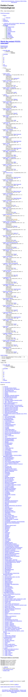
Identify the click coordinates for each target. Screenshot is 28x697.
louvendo (8, 215)
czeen (7, 123)
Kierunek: (4, 358)
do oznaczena (6, 136)
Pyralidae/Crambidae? (7, 333)
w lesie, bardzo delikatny (8, 186)
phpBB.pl (16, 684)
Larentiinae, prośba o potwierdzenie (10, 263)
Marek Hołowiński (17, 141)
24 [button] (3, 57)
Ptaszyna (7, 222)
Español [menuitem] (12, 37)
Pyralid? (5, 171)
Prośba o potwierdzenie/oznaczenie (10, 242)
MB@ (7, 151)
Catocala (5, 94)
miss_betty (8, 271)
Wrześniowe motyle (7, 347)
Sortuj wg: (16, 356)
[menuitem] (8, 17)
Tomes (7, 102)
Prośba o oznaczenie (7, 80)
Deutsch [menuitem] (9, 30)
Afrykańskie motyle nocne (8, 284)
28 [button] (3, 62)
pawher (7, 88)
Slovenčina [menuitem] (10, 36)
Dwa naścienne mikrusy (8, 298)
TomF (7, 292)
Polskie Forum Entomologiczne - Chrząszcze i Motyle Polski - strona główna (14, 2)
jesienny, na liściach (7, 207)
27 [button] (3, 61)
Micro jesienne (6, 115)
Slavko (7, 299)
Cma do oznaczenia (7, 270)
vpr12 (7, 313)
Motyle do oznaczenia (7, 291)
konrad (7, 243)
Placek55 (8, 109)
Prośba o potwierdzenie (8, 129)
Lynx (7, 81)
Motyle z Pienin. (6, 143)
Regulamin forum (4, 45)
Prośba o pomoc (6, 73)
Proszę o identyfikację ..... (8, 305)
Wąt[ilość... (5, 228)
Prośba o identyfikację (7, 214)
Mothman (16, 99)
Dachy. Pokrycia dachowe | (14, 690)
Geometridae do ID (7, 277)
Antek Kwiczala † (9, 172)
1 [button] (3, 55)
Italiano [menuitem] (9, 32)
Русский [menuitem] (10, 35)
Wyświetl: (4, 356)
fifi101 (7, 137)
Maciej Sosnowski (17, 134)
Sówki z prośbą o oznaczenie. (9, 340)
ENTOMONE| (5, 690)
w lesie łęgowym (6, 122)
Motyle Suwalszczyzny (8, 249)
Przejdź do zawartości (5, 13)
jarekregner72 (8, 74)
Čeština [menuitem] (9, 28)
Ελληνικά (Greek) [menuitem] (11, 31)
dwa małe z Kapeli (7, 235)
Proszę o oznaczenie (7, 108)
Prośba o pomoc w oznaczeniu (9, 87)
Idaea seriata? (6, 326)
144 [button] (4, 64)
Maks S (7, 95)
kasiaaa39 (8, 306)
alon (6, 327)
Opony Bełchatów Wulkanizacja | (13, 691)
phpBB (11, 681)
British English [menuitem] (11, 26)
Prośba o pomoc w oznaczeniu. (9, 221)
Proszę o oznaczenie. (7, 101)
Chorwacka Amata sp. (7, 312)
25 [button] (3, 58)
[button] (6, 50)
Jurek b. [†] (8, 229)
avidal (7, 116)
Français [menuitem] (9, 29)
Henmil (7, 250)
